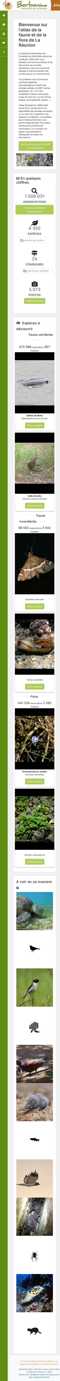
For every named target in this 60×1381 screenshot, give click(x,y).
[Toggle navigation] (6, 5)
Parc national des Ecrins (39, 1377)
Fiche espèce (34, 913)
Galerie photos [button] (34, 300)
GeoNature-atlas (37, 1375)
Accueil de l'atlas (28, 1361)
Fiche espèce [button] (34, 425)
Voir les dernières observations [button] (34, 209)
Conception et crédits (39, 1364)
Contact (54, 1364)
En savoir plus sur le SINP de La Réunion (36, 146)
